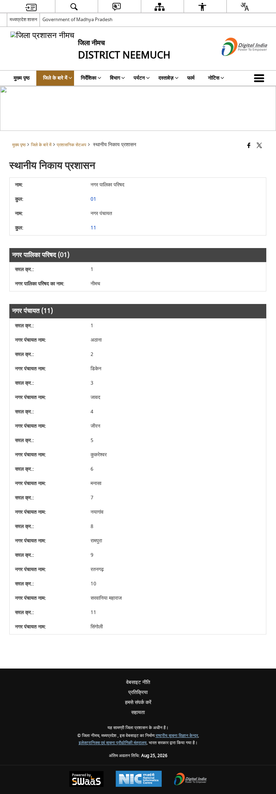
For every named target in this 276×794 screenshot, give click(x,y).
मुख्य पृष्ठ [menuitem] (21, 78)
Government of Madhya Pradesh (77, 19)
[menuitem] (31, 6)
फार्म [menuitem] (190, 78)
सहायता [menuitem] (138, 712)
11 (93, 228)
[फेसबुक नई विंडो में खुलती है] (248, 146)
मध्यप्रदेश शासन (23, 19)
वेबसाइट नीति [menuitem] (138, 682)
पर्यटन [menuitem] (139, 78)
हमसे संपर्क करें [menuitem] (138, 702)
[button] (260, 78)
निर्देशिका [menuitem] (88, 78)
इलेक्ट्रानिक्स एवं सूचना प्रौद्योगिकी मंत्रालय (113, 743)
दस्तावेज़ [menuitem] (166, 78)
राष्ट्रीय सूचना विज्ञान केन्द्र (177, 736)
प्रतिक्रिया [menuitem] (138, 692)
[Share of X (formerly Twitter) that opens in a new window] (259, 146)
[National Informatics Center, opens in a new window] (138, 779)
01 (93, 199)
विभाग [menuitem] (115, 78)
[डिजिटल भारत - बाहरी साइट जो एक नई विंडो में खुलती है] (235, 62)
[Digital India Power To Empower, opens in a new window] (190, 780)
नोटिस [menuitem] (213, 78)
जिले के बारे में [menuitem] (55, 78)
